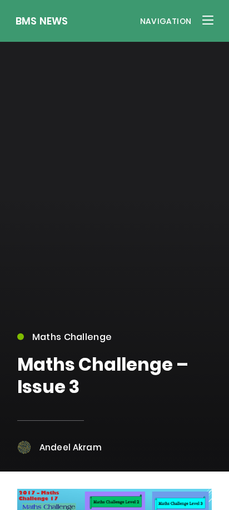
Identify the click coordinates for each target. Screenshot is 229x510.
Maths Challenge (72, 337)
